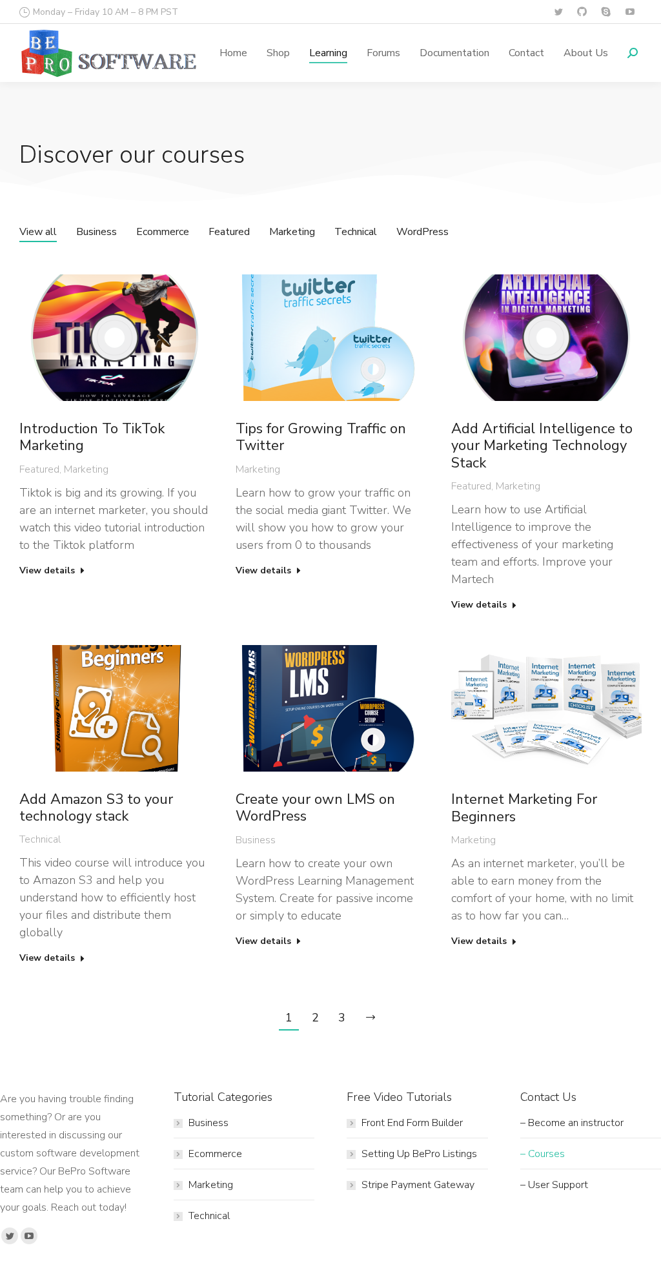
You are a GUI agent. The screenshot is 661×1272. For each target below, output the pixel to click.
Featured (229, 232)
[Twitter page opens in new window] (558, 12)
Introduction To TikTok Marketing (92, 437)
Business (96, 232)
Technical (355, 232)
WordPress (422, 232)
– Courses (542, 1154)
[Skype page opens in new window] (606, 12)
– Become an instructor (572, 1123)
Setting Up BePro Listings (419, 1154)
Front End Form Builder (412, 1123)
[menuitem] (233, 53)
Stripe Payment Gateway (417, 1185)
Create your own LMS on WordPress (315, 808)
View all (38, 232)
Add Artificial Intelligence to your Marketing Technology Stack (542, 445)
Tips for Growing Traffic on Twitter (321, 437)
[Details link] (114, 337)
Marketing (292, 232)
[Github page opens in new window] (582, 12)
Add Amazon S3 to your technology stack (96, 808)
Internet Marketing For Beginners (524, 808)
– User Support (554, 1185)
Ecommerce (162, 232)
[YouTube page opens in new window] (630, 12)
